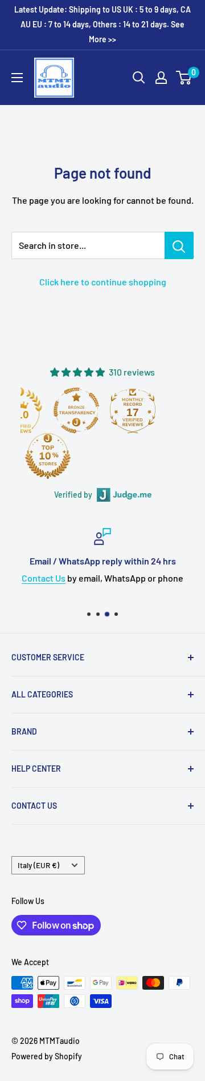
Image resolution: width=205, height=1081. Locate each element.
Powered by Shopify (46, 1056)
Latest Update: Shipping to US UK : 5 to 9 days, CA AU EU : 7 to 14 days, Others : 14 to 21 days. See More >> (102, 24)
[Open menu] (17, 77)
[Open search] (139, 77)
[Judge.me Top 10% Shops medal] (48, 456)
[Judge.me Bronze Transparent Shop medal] (76, 410)
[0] (184, 77)
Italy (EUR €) (38, 865)
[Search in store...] (179, 245)
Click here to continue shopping (102, 281)
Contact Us (43, 577)
